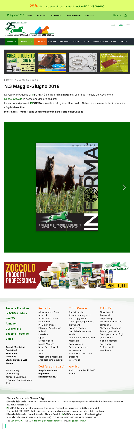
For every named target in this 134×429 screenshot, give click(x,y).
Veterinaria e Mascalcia (50, 356)
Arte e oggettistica (78, 318)
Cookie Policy (12, 373)
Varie (40, 353)
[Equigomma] (114, 71)
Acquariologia (106, 318)
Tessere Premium (17, 308)
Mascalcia (74, 340)
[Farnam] (52, 71)
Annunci (11, 323)
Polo (40, 350)
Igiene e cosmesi (77, 328)
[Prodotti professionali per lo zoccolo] (67, 287)
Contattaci (11, 350)
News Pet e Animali (48, 347)
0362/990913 (17, 420)
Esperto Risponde (17, 333)
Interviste (43, 334)
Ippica (41, 337)
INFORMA (8, 80)
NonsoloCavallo (13, 98)
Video (9, 338)
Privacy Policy (12, 370)
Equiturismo (44, 321)
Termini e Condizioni (16, 377)
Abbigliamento (76, 312)
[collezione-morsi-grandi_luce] (83, 71)
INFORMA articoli (47, 325)
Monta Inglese (45, 340)
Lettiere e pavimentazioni (82, 337)
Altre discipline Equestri (50, 360)
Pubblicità (11, 356)
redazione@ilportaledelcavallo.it (47, 420)
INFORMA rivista (16, 313)
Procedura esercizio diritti (19, 380)
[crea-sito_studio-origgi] (21, 71)
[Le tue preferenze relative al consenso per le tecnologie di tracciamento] (6, 426)
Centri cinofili (106, 337)
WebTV (10, 318)
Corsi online (13, 328)
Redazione (11, 353)
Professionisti (76, 344)
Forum (72, 373)
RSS (8, 383)
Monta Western (46, 344)
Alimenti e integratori (79, 315)
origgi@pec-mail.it (77, 420)
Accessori (105, 315)
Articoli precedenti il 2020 (82, 370)
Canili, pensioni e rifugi (111, 334)
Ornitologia (105, 344)
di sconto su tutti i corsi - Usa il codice (67, 6)
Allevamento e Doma (48, 312)
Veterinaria (74, 360)
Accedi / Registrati (15, 347)
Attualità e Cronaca (48, 318)
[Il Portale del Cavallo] (17, 29)
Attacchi (42, 315)
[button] (121, 15)
